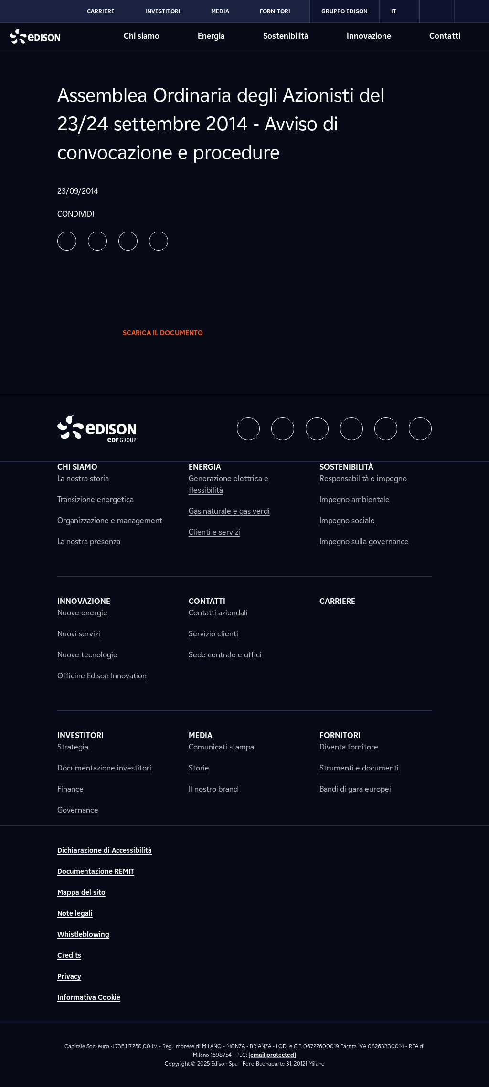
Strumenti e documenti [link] (359, 767)
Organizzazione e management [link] (109, 520)
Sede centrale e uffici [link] (225, 654)
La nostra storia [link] (83, 478)
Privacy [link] (69, 976)
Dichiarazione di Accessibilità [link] (104, 850)
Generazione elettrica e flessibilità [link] (228, 484)
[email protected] (272, 1054)
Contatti (444, 36)
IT (393, 11)
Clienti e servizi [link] (214, 532)
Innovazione (369, 36)
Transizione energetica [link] (95, 499)
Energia (211, 36)
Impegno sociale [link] (347, 520)
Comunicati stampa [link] (221, 746)
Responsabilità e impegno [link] (363, 478)
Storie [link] (199, 767)
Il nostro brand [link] (213, 788)
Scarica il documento (163, 333)
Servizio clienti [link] (213, 633)
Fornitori (275, 11)
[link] (437, 11)
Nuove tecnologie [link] (87, 654)
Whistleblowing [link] (83, 934)
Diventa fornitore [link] (348, 746)
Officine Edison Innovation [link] (102, 675)
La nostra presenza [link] (88, 541)
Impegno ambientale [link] (354, 499)
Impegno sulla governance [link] (364, 541)
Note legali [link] (75, 913)
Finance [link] (70, 788)
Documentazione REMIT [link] (95, 871)
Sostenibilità (285, 36)
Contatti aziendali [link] (218, 612)
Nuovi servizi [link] (78, 633)
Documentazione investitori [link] (104, 767)
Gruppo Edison (344, 11)
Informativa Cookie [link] (88, 997)
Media (220, 11)
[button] (66, 241)
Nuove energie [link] (82, 612)
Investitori (163, 11)
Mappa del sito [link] (81, 892)
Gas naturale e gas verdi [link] (229, 511)
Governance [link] (77, 809)
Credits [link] (69, 955)
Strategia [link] (72, 746)
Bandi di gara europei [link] (355, 788)
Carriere (101, 11)
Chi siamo (141, 36)
